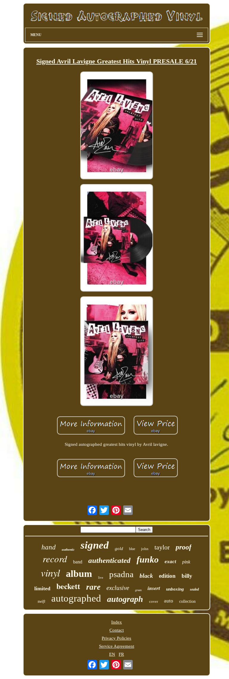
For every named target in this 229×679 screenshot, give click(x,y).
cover (153, 601)
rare (93, 587)
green (138, 590)
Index (116, 622)
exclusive (117, 587)
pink (186, 561)
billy (187, 576)
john (144, 548)
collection (187, 601)
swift (41, 601)
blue (132, 549)
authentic (68, 549)
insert (154, 588)
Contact (116, 630)
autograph (125, 599)
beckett (68, 586)
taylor (162, 547)
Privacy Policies (116, 638)
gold (119, 548)
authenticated (109, 560)
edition (167, 576)
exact (170, 561)
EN (112, 654)
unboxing (175, 589)
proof (183, 547)
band (77, 561)
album (79, 573)
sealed (194, 589)
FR (121, 654)
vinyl (50, 572)
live (100, 577)
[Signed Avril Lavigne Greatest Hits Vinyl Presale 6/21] (116, 126)
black (146, 575)
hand (48, 547)
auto (168, 601)
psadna (121, 574)
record (55, 558)
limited (42, 588)
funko (148, 559)
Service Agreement (116, 646)
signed (95, 545)
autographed (76, 598)
